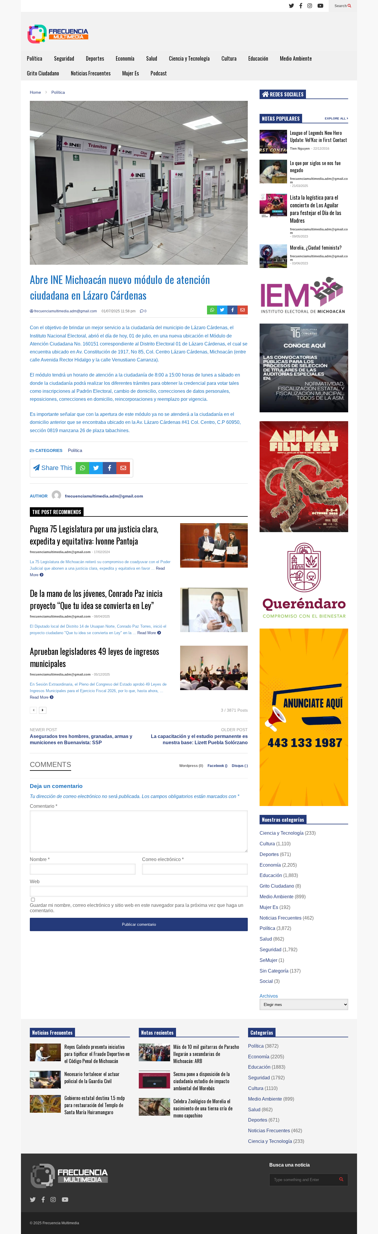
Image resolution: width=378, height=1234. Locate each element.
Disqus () (240, 766)
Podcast (159, 73)
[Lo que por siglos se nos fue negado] (273, 171)
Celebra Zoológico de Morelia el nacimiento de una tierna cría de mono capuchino (202, 1108)
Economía (125, 58)
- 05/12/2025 (101, 674)
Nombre (40, 859)
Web (35, 881)
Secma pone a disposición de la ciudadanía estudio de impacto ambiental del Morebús (201, 1081)
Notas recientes (157, 1032)
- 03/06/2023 (299, 263)
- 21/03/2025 (299, 186)
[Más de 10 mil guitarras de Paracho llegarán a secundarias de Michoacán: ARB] (154, 1052)
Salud (151, 58)
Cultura (229, 58)
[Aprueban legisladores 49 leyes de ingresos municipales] (214, 668)
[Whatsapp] (212, 310)
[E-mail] (242, 310)
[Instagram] (309, 6)
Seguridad (64, 58)
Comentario (43, 806)
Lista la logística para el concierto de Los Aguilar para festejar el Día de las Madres (315, 208)
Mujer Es (130, 73)
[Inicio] (58, 36)
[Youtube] (320, 6)
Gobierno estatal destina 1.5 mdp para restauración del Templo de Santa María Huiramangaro (94, 1105)
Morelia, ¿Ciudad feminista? (316, 247)
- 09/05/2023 (299, 236)
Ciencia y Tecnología (189, 58)
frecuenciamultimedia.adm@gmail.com (65, 311)
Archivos (269, 996)
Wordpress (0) (191, 766)
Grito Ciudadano (43, 73)
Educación (258, 58)
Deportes (95, 58)
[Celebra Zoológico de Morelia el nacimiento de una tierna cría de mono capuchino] (154, 1107)
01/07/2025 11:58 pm (119, 311)
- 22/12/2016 (320, 148)
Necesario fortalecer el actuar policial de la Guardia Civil (92, 1077)
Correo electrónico (163, 859)
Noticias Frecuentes (90, 73)
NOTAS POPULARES (281, 118)
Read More (147, 633)
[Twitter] (291, 6)
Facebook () (218, 766)
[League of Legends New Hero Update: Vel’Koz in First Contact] (273, 142)
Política (34, 58)
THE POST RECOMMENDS (56, 512)
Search (341, 6)
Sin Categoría (274, 970)
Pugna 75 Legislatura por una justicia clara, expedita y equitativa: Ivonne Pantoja (94, 535)
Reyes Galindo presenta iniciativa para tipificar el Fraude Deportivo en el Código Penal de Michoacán (97, 1054)
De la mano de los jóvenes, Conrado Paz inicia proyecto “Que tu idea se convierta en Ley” (96, 599)
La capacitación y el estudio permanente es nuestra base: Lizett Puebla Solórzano (199, 739)
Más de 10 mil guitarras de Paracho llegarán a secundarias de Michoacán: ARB (206, 1054)
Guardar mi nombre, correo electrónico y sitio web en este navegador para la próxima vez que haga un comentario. (136, 908)
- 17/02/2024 (101, 552)
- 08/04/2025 (101, 616)
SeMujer (268, 960)
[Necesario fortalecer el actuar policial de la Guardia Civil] (45, 1079)
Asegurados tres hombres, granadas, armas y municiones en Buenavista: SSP (81, 739)
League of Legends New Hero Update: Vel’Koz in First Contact (318, 136)
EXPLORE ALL (336, 118)
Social (266, 981)
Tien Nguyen (300, 148)
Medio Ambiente (296, 58)
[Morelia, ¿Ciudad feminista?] (273, 256)
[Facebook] (300, 6)
